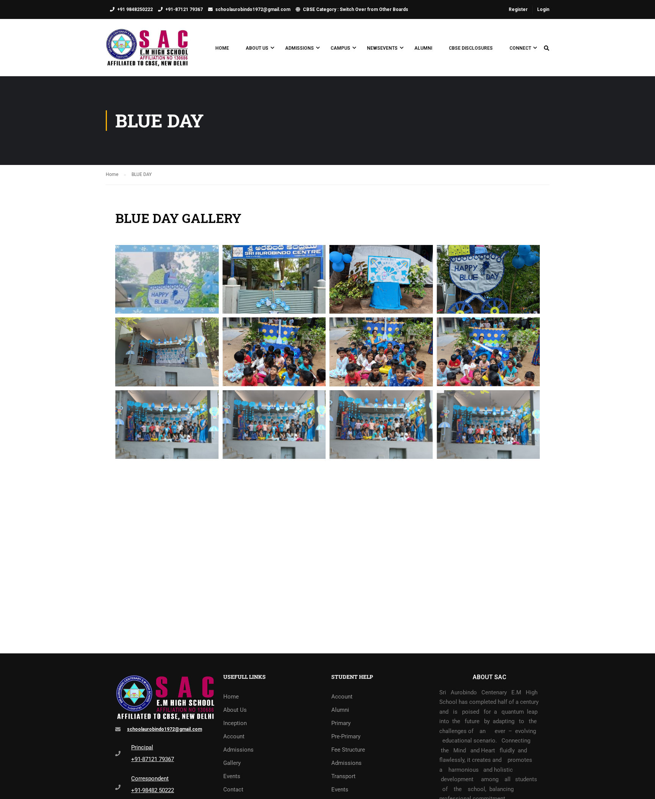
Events (231, 776)
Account (233, 736)
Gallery (232, 763)
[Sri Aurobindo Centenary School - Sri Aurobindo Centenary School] (147, 51)
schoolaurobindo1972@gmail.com (252, 9)
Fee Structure (348, 749)
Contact (233, 789)
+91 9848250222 (135, 9)
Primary (341, 723)
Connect (520, 48)
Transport (343, 776)
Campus (340, 48)
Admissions (299, 48)
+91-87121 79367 (184, 9)
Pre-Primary (345, 736)
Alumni (423, 48)
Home (222, 48)
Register (518, 9)
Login (543, 9)
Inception (235, 723)
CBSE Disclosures (471, 48)
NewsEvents (382, 48)
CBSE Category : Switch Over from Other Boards (355, 9)
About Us (257, 48)
